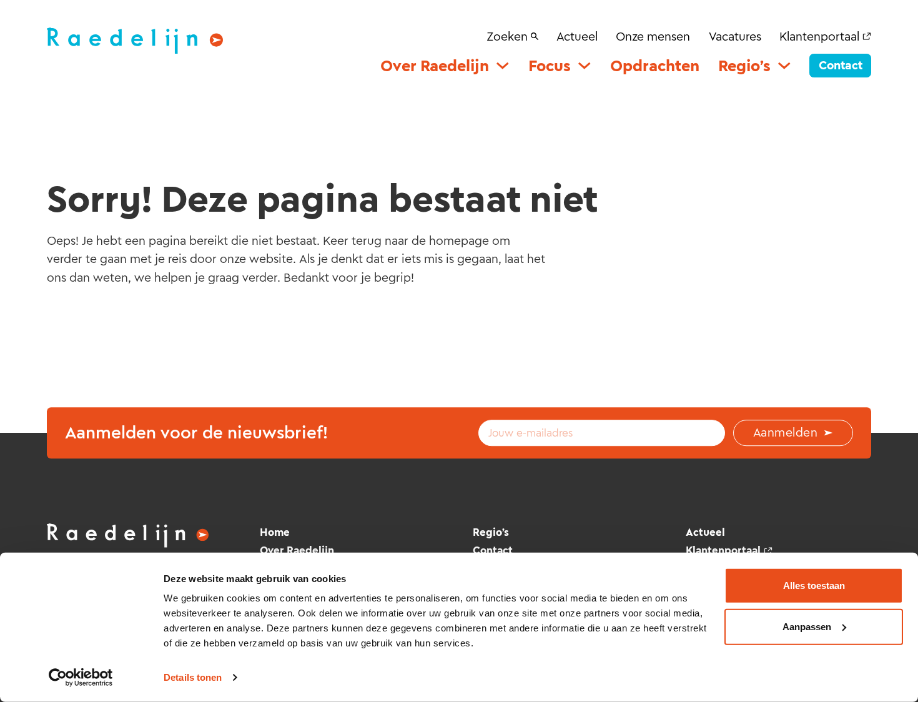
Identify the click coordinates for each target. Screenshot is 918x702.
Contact (840, 65)
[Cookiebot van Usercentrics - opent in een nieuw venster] (81, 677)
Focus (549, 66)
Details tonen (193, 677)
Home (275, 532)
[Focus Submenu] (584, 65)
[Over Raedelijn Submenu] (502, 65)
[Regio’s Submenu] (784, 65)
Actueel (577, 36)
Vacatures (735, 36)
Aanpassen (806, 626)
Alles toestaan (814, 585)
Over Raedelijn (434, 66)
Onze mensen (653, 36)
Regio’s (744, 66)
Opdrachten (654, 66)
